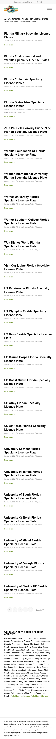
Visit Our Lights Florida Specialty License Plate (27, 267)
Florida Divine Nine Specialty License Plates (24, 104)
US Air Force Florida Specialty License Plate (25, 427)
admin (40, 41)
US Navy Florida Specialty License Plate (28, 336)
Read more (8, 44)
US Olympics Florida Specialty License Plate (25, 313)
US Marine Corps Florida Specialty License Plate (28, 359)
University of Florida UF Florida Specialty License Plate (25, 588)
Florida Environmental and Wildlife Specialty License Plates (26, 58)
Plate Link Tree (17, 696)
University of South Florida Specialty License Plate (22, 496)
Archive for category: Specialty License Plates (26, 18)
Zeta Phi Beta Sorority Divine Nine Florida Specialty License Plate (27, 130)
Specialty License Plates (26, 41)
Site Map (44, 696)
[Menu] (48, 9)
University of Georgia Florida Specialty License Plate (24, 565)
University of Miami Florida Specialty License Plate (22, 542)
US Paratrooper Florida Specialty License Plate (26, 290)
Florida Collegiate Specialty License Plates (23, 81)
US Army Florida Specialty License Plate (22, 404)
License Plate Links (32, 696)
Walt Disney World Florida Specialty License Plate (22, 244)
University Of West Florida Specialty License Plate (22, 450)
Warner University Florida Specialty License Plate (21, 198)
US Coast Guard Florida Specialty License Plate (27, 382)
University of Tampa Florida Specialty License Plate (23, 473)
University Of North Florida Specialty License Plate (22, 519)
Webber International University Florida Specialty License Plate (26, 175)
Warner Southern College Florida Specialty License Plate (26, 221)
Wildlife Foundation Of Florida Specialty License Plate (25, 152)
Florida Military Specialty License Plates (27, 35)
